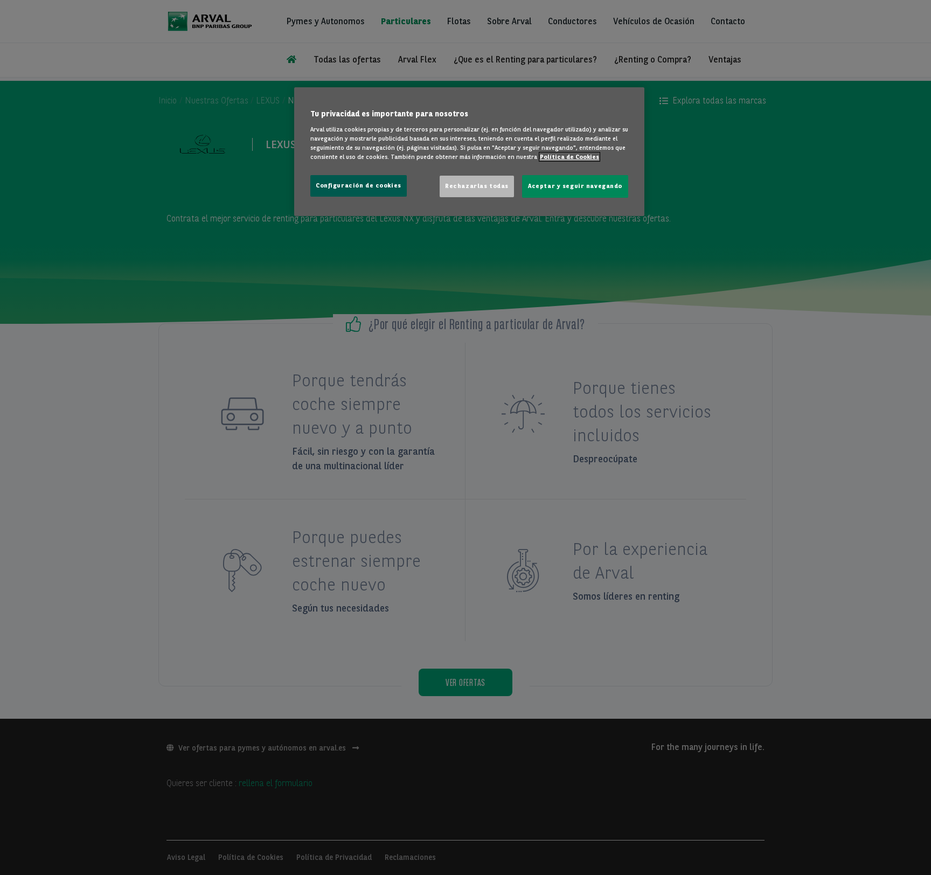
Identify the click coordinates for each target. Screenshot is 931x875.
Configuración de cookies (358, 185)
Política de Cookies (569, 157)
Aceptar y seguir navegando (575, 186)
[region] (469, 151)
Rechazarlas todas (477, 186)
